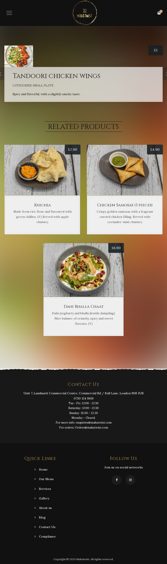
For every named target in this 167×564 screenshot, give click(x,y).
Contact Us (47, 527)
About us (45, 508)
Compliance (47, 536)
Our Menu (46, 479)
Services (45, 489)
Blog (42, 517)
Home (43, 469)
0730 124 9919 (84, 398)
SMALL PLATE (43, 85)
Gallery (44, 498)
